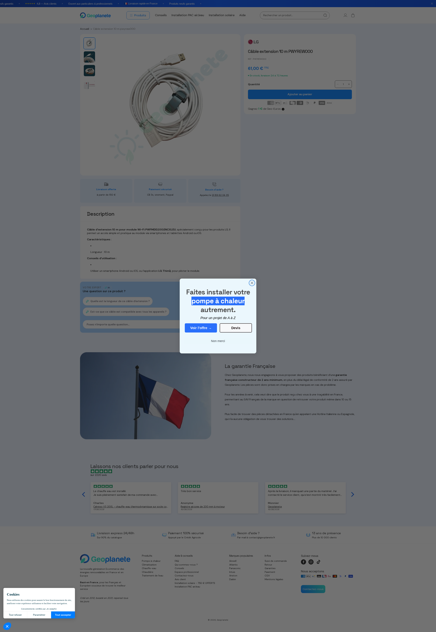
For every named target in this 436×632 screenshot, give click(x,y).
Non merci (218, 341)
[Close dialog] (252, 283)
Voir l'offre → (201, 328)
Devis (235, 328)
